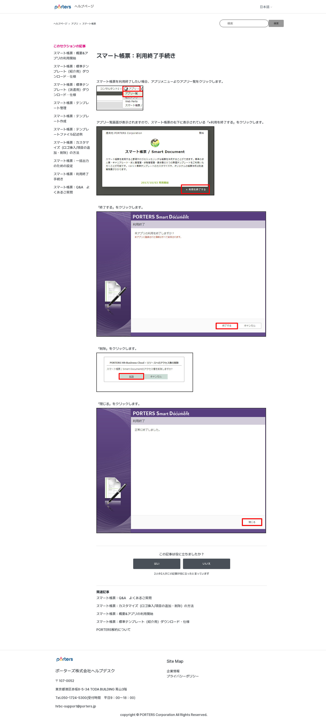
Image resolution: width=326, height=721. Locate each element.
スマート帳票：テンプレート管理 (71, 105)
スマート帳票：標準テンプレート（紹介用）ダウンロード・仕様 (71, 71)
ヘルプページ (60, 23)
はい (156, 563)
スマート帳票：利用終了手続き (71, 176)
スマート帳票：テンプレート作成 (71, 118)
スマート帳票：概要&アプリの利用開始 (71, 55)
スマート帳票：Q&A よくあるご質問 (72, 189)
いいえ (207, 563)
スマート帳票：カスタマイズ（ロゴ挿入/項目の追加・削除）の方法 (72, 148)
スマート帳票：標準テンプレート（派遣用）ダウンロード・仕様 (71, 90)
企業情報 (173, 671)
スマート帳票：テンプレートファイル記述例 (71, 131)
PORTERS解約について (113, 630)
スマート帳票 (89, 23)
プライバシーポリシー (183, 676)
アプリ (74, 23)
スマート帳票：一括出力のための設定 (71, 163)
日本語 (265, 7)
